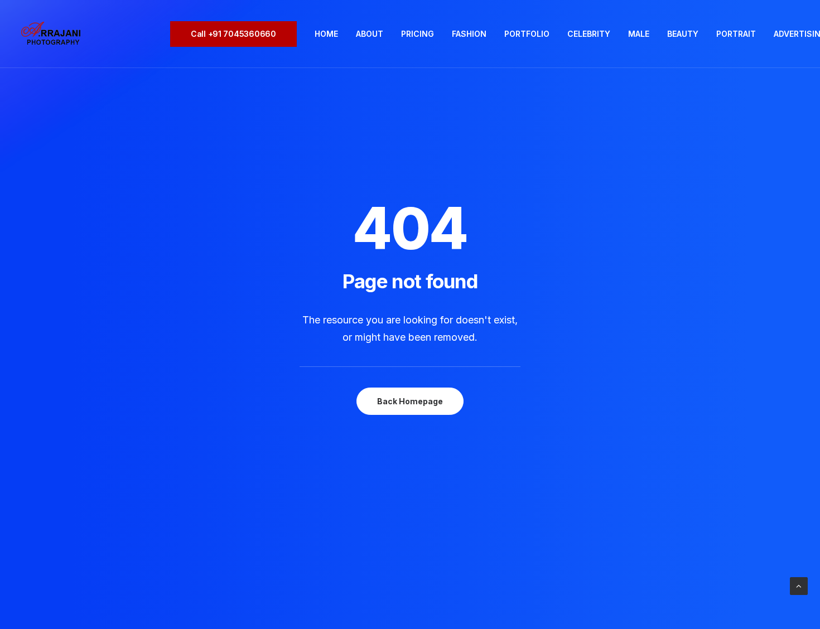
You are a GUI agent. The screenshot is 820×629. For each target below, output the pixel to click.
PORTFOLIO (526, 33)
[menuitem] (237, 34)
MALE (638, 33)
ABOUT (369, 33)
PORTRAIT (736, 33)
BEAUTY (682, 33)
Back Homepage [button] (410, 401)
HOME (326, 33)
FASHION (469, 33)
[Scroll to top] (799, 585)
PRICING (417, 33)
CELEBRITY (588, 33)
